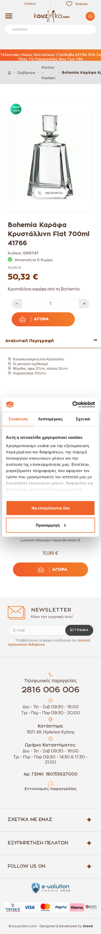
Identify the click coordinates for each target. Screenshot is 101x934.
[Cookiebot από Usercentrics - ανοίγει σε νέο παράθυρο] (72, 404)
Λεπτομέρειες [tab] (50, 419)
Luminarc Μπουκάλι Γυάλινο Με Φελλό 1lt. (50, 540)
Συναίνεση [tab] (18, 419)
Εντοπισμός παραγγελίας (51, 789)
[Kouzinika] (50, 16)
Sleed (88, 926)
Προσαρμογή (48, 525)
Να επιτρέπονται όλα (51, 508)
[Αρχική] (9, 72)
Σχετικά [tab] (83, 419)
